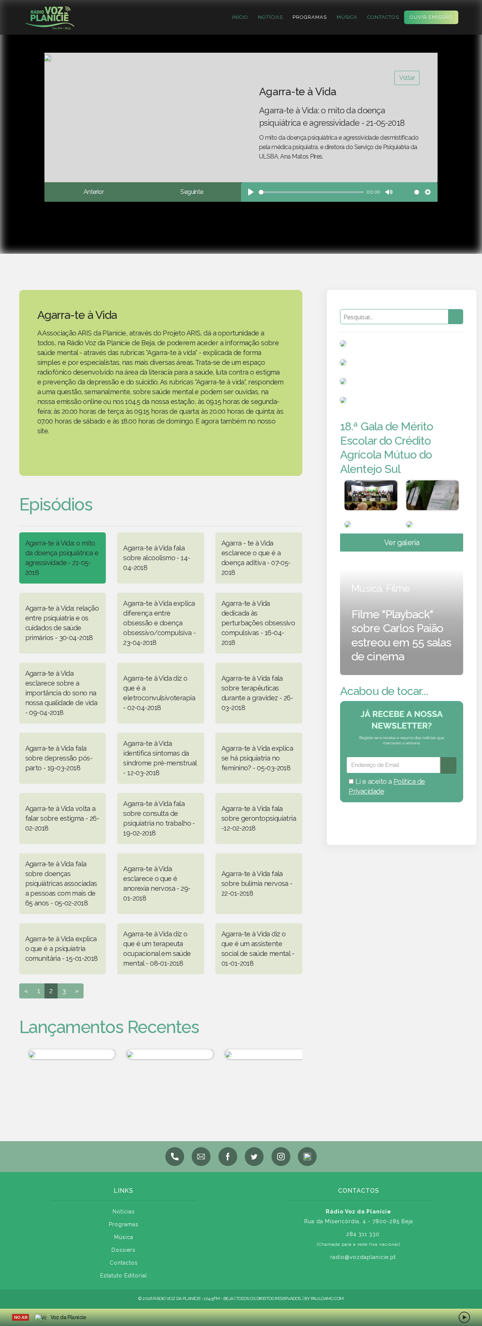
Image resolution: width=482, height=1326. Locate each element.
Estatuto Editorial (123, 1276)
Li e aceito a (387, 786)
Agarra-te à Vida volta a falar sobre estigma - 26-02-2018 (62, 818)
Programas (310, 17)
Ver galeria (401, 542)
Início (240, 17)
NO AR (20, 1317)
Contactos (383, 17)
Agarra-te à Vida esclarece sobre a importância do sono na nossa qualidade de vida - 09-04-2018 (61, 692)
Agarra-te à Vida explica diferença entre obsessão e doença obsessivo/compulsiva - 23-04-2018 (159, 622)
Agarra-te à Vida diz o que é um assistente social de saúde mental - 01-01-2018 (257, 948)
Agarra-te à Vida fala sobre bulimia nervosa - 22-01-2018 (257, 883)
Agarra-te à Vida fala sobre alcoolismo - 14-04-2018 (156, 558)
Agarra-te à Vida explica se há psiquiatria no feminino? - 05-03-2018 (257, 758)
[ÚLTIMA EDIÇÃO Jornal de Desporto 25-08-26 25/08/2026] (63, 1054)
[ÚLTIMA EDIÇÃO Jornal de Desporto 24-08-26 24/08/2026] (162, 1054)
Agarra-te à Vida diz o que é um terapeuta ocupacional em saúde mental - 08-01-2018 (157, 948)
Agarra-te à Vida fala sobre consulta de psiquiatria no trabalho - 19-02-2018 (159, 818)
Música (347, 17)
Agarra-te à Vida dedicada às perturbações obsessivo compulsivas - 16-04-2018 (258, 622)
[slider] (311, 192)
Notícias (270, 17)
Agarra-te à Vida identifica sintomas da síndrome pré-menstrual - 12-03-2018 (159, 758)
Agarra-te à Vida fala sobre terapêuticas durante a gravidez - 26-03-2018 (257, 693)
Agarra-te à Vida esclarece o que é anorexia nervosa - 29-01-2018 (156, 883)
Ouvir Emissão (431, 17)
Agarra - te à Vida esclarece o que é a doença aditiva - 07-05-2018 (256, 557)
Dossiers (123, 1250)
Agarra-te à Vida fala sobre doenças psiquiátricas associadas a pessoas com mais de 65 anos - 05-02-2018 (61, 883)
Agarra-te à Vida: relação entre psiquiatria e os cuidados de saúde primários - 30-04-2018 (62, 623)
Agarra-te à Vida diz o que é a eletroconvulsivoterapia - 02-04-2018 (159, 693)
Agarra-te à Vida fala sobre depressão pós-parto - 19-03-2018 (58, 758)
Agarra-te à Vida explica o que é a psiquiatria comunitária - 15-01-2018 (61, 948)
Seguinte (191, 191)
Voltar (407, 77)
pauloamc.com (327, 1298)
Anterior (94, 191)
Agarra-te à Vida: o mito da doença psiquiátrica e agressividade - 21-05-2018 (62, 557)
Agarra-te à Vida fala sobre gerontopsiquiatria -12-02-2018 (258, 818)
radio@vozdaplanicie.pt (363, 1257)
